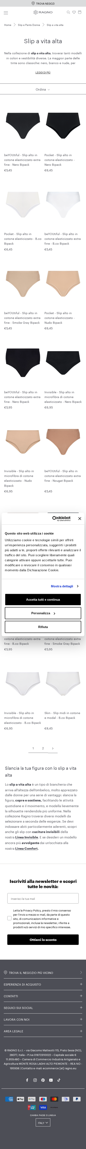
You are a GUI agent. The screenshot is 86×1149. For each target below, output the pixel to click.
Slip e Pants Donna (29, 25)
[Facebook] (27, 1079)
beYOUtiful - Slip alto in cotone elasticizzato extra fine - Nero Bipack (22, 159)
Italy (41, 1123)
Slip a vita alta (55, 25)
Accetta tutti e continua (43, 599)
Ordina (41, 88)
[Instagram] (35, 1079)
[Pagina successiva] (53, 748)
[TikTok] (59, 1079)
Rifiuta (43, 626)
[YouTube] (51, 1079)
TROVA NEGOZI (45, 3)
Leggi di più (43, 72)
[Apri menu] (6, 12)
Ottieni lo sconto (43, 940)
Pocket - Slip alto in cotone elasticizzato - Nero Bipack (59, 159)
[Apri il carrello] (79, 12)
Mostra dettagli (62, 586)
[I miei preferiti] (74, 12)
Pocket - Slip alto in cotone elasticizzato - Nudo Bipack (59, 317)
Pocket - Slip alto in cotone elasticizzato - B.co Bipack (23, 238)
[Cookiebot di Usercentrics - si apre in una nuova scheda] (53, 518)
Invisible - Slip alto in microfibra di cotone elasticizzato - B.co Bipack (22, 717)
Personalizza (40, 613)
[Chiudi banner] (79, 518)
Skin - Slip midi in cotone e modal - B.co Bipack (62, 715)
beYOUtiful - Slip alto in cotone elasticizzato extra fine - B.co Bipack (62, 238)
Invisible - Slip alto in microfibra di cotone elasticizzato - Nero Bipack (63, 396)
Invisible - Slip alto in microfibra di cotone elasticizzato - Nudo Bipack (19, 477)
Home (7, 25)
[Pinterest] (43, 1079)
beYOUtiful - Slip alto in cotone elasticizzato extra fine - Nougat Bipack (62, 475)
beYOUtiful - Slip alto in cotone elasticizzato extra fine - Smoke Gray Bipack (22, 317)
